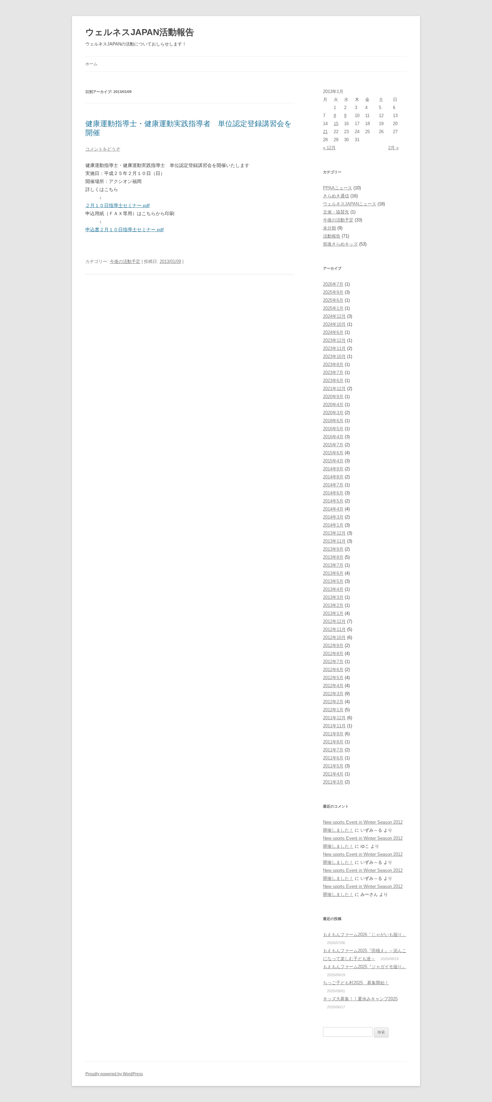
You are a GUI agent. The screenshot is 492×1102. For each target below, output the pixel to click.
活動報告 (331, 236)
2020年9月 (333, 396)
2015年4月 (333, 460)
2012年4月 (333, 685)
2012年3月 (333, 693)
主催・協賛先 (336, 211)
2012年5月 (333, 677)
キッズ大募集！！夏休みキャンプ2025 (360, 998)
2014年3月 (333, 517)
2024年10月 (334, 324)
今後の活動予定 (125, 261)
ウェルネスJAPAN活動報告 (139, 32)
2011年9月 (333, 733)
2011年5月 (333, 765)
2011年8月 (333, 741)
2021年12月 (334, 388)
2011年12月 (334, 717)
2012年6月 (333, 669)
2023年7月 (333, 372)
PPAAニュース (337, 187)
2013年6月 (333, 573)
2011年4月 (333, 773)
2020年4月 (333, 404)
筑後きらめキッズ (340, 244)
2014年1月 (333, 525)
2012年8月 (333, 653)
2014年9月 (333, 468)
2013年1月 (333, 613)
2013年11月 (334, 541)
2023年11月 (334, 348)
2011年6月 (333, 757)
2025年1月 (333, 308)
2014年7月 (333, 484)
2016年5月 (333, 428)
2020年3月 (333, 412)
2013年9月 (333, 549)
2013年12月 (334, 533)
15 (336, 123)
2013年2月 (333, 605)
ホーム (91, 64)
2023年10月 (334, 356)
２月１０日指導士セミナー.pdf (117, 205)
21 (325, 131)
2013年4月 (333, 589)
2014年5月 (333, 500)
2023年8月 (333, 364)
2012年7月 (333, 661)
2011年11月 (334, 725)
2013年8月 (333, 557)
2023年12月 (334, 340)
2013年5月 (333, 581)
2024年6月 (333, 332)
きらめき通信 (336, 195)
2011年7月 (333, 749)
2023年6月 (333, 380)
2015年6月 (333, 452)
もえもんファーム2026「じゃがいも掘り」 (364, 934)
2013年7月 (333, 565)
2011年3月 (333, 782)
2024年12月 (334, 316)
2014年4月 (333, 509)
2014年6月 (333, 492)
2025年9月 (333, 292)
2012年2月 (333, 701)
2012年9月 (333, 645)
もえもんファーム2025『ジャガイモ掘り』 (364, 966)
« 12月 (329, 147)
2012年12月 (334, 621)
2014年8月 (333, 476)
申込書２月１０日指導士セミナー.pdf (124, 229)
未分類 (329, 228)
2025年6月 (333, 300)
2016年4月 (333, 436)
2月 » (393, 147)
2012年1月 (333, 709)
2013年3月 (333, 597)
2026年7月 (333, 284)
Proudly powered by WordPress (114, 1074)
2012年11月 (334, 629)
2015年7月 (333, 444)
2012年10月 (334, 637)
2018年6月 (333, 420)
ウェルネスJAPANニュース (349, 203)
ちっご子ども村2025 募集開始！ (356, 982)
